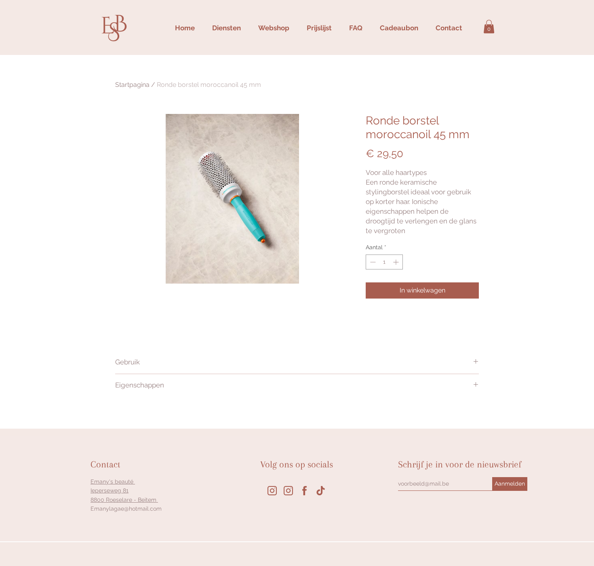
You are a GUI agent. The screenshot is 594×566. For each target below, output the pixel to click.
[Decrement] (372, 262)
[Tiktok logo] (320, 490)
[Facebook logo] (304, 490)
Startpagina (132, 84)
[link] (489, 26)
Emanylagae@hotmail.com (126, 508)
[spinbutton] (384, 262)
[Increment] (397, 262)
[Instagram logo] (272, 490)
